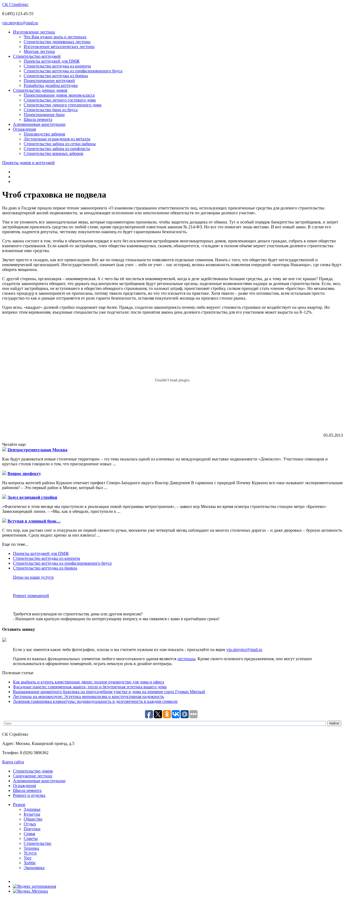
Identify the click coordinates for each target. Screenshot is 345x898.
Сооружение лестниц (32, 776)
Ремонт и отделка (29, 795)
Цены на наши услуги (33, 577)
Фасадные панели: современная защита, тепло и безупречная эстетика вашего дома (90, 686)
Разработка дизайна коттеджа (51, 85)
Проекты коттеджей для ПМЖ (52, 61)
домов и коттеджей (28, 162)
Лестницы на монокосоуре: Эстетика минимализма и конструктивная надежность (88, 696)
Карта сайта (13, 762)
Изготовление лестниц (34, 32)
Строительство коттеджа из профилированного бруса (73, 71)
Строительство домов (33, 771)
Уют (28, 858)
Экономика (34, 867)
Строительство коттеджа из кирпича (57, 66)
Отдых (30, 824)
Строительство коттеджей (37, 56)
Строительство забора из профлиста (57, 148)
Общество (33, 819)
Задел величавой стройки (32, 497)
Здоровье (32, 809)
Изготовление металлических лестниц (59, 46)
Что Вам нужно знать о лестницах (55, 37)
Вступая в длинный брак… (34, 521)
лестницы (186, 658)
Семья (29, 833)
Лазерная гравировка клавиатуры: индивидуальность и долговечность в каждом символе (95, 701)
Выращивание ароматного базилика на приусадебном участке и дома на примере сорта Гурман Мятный (109, 691)
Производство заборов (44, 134)
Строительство (37, 843)
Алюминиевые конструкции (39, 124)
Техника (31, 848)
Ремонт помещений (31, 595)
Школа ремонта (38, 119)
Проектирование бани (44, 114)
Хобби (30, 862)
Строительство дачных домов (40, 90)
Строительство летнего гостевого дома (60, 100)
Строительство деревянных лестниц (57, 41)
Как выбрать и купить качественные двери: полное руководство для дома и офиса (88, 682)
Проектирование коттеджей (49, 80)
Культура (32, 814)
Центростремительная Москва (37, 450)
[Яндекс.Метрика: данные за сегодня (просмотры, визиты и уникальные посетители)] (30, 891)
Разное (19, 804)
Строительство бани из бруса (51, 109)
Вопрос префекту (24, 473)
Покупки (32, 828)
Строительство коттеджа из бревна (56, 75)
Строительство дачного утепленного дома (62, 105)
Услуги (30, 853)
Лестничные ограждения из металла (57, 139)
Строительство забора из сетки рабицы (60, 143)
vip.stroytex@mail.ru (20, 23)
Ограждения (24, 129)
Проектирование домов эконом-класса (59, 95)
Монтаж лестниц (39, 51)
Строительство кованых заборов (53, 153)
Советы (31, 838)
